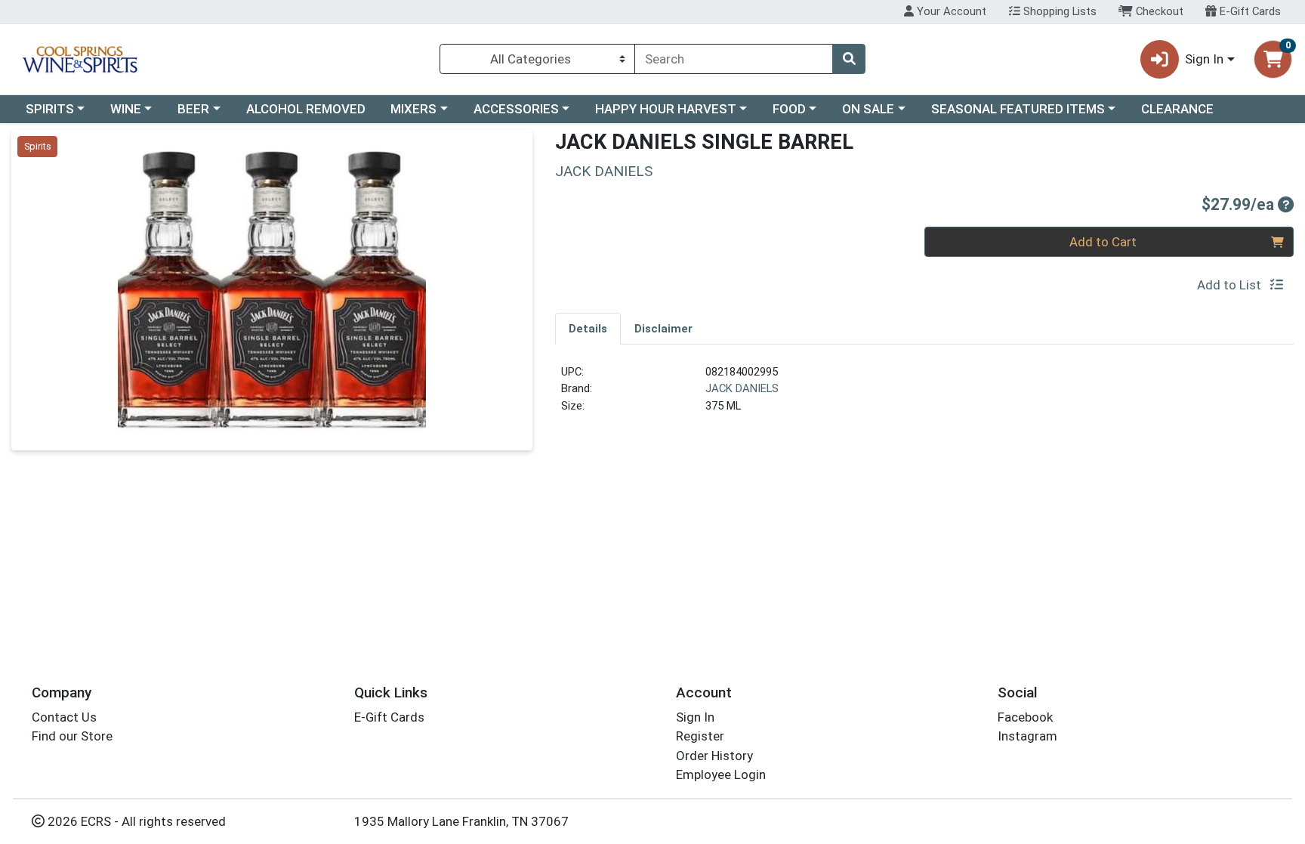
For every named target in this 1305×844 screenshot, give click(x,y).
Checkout (1158, 11)
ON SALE (868, 108)
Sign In (695, 717)
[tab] (588, 328)
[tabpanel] (924, 395)
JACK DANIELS (742, 388)
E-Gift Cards (1249, 11)
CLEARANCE (1177, 108)
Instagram (1027, 736)
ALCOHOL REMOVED (306, 108)
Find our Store (72, 736)
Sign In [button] (1204, 58)
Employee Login (721, 774)
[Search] (848, 59)
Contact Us (64, 717)
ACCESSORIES (516, 108)
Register (700, 736)
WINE (125, 108)
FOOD (789, 108)
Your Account (950, 11)
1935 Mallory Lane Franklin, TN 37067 (461, 821)
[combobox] (733, 59)
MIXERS (413, 108)
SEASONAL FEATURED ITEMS (1018, 108)
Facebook (1025, 717)
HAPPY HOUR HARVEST (665, 108)
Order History (714, 755)
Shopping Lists (1058, 11)
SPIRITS (50, 108)
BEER (193, 108)
